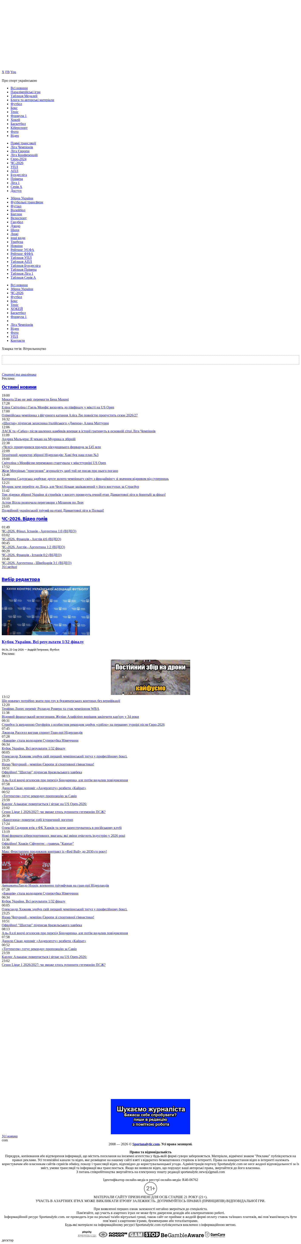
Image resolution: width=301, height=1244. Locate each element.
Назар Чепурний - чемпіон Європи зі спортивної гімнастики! (48, 764)
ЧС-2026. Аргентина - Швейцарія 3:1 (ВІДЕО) (36, 563)
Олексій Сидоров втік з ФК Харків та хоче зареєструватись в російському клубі (62, 828)
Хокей (15, 120)
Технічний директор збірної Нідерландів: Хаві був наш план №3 (50, 455)
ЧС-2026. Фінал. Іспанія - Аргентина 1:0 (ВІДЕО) (39, 531)
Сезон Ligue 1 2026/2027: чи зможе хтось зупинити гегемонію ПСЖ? (54, 812)
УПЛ (14, 167)
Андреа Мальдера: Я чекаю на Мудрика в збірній (39, 439)
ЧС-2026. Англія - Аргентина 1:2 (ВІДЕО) (33, 547)
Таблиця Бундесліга (26, 265)
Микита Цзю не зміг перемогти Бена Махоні (35, 399)
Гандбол (17, 222)
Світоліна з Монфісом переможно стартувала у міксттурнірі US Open (54, 463)
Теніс (15, 112)
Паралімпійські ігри (26, 92)
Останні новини (19, 387)
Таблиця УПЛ (21, 258)
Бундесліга (19, 175)
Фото (15, 132)
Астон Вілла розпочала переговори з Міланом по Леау (43, 502)
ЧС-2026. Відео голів (25, 519)
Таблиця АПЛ (21, 262)
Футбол (16, 104)
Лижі (14, 234)
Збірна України (22, 198)
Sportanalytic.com (146, 1144)
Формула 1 (19, 116)
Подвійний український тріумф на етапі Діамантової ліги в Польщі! (53, 510)
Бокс (14, 108)
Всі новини (19, 88)
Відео (15, 135)
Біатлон (16, 214)
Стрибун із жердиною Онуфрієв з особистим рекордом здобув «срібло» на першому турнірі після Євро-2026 (83, 724)
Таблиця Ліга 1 (22, 273)
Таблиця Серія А (23, 277)
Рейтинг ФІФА (22, 254)
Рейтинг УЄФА (22, 250)
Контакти (18, 340)
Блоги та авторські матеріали (32, 100)
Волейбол (18, 210)
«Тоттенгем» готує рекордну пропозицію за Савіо (39, 796)
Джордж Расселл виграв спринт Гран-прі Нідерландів (42, 732)
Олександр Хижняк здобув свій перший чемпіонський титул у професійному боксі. (64, 756)
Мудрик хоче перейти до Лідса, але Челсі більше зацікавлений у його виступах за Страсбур (70, 486)
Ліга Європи (20, 151)
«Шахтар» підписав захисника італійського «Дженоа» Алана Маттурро (55, 423)
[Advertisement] (35, 1033)
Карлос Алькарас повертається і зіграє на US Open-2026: (44, 804)
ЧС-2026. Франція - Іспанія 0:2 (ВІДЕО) (31, 555)
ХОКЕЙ (17, 309)
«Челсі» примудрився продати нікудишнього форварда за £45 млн (51, 447)
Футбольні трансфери (27, 202)
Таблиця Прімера (24, 269)
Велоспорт (19, 218)
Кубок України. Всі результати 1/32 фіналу (43, 641)
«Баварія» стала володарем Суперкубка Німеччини (40, 740)
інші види (18, 238)
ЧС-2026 (17, 163)
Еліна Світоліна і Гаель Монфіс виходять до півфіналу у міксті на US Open (58, 407)
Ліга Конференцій (24, 155)
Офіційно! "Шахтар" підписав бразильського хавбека (42, 772)
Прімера (17, 179)
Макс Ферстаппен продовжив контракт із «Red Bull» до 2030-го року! (54, 851)
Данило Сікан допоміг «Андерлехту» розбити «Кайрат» (44, 788)
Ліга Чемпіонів (22, 147)
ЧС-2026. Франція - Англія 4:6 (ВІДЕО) (31, 539)
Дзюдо (15, 226)
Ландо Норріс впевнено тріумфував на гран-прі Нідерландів (55, 885)
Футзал (16, 206)
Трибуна (17, 242)
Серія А (16, 187)
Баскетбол (18, 124)
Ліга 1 (15, 183)
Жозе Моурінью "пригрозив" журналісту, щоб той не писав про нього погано (60, 471)
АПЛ (14, 171)
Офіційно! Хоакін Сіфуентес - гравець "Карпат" (38, 843)
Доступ (16, 191)
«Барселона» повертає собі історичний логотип (37, 820)
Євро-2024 (18, 159)
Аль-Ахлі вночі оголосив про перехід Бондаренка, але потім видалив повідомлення (65, 780)
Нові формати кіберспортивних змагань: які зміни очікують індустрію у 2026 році (63, 835)
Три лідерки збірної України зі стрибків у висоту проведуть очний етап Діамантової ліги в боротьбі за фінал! (84, 494)
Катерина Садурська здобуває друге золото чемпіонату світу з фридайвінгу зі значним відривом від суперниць (85, 479)
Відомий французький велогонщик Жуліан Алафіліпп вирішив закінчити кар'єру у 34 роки (70, 717)
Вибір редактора (21, 579)
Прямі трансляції (23, 143)
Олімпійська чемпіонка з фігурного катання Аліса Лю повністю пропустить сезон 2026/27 (70, 415)
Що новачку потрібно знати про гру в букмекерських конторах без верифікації (61, 701)
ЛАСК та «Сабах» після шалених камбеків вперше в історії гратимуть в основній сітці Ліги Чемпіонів (79, 431)
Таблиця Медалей (24, 96)
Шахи (15, 230)
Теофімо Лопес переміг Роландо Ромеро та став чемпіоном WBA (50, 709)
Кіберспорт (19, 128)
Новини (17, 246)
